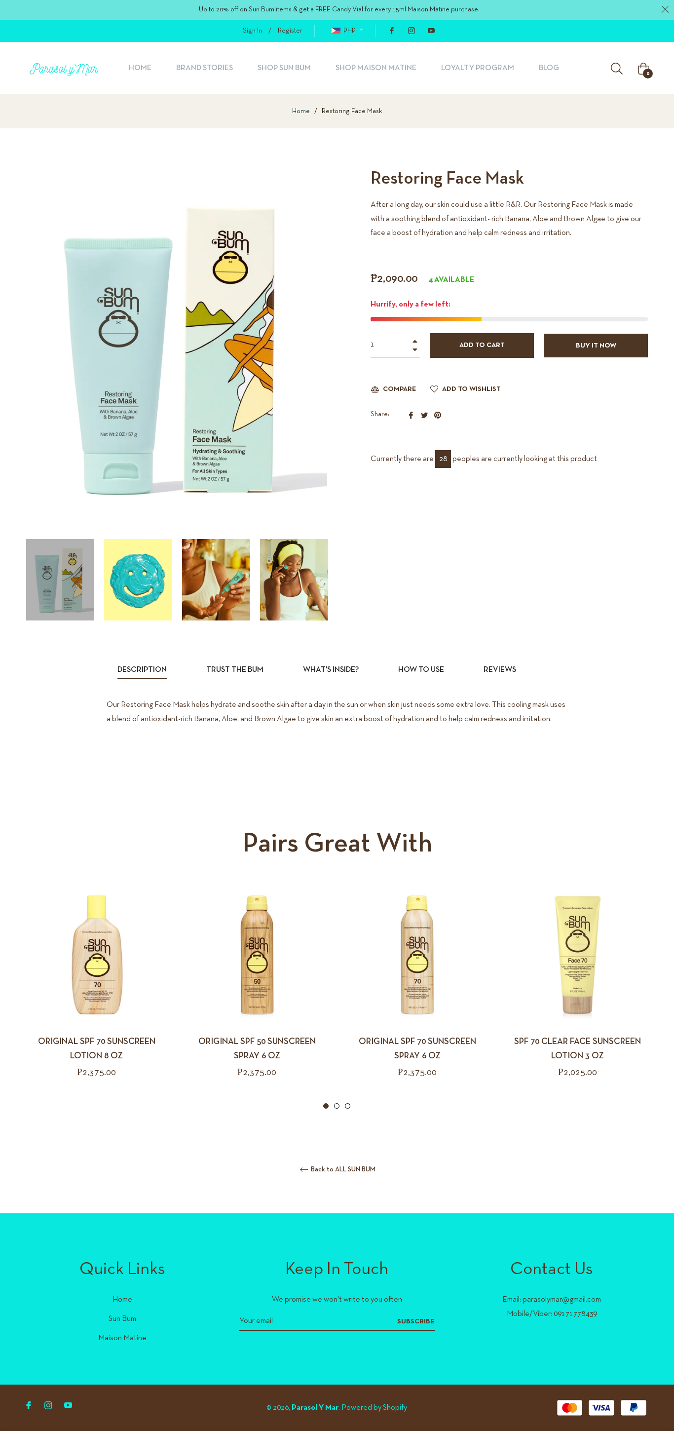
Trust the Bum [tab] (234, 669)
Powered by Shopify (374, 1407)
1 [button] (326, 1106)
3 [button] (347, 1106)
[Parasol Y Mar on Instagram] (411, 31)
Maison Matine (122, 1338)
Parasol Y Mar (315, 1407)
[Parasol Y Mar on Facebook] (391, 31)
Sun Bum (122, 1318)
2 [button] (336, 1106)
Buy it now (596, 346)
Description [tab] (142, 669)
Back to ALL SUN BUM (342, 1169)
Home (301, 111)
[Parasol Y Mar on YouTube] (431, 31)
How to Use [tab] (421, 669)
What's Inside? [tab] (331, 669)
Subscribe (416, 1321)
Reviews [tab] (501, 669)
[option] (96, 998)
